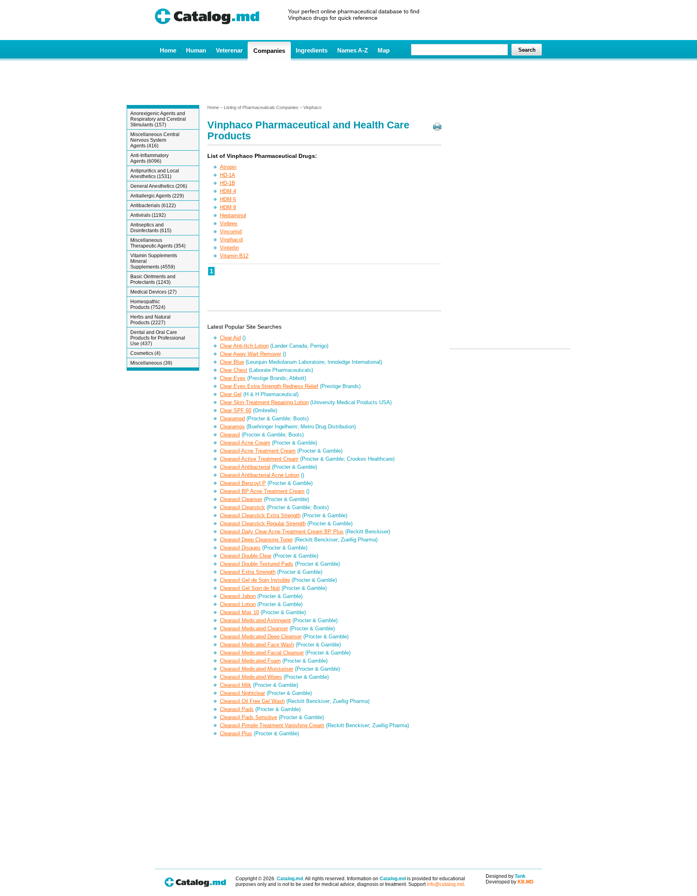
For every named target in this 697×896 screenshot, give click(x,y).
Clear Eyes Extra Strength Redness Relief (269, 386)
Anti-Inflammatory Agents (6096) (149, 158)
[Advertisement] (348, 82)
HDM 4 (228, 191)
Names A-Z (352, 50)
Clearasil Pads (237, 709)
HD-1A (227, 175)
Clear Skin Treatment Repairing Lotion (264, 402)
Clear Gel (231, 394)
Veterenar (229, 50)
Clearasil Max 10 (239, 612)
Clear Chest (233, 370)
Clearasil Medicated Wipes (251, 677)
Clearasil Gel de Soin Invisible (255, 580)
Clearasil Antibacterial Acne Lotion (259, 475)
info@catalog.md (445, 884)
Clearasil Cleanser (241, 499)
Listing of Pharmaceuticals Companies (261, 107)
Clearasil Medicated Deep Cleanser (261, 637)
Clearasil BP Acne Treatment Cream (262, 491)
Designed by (506, 876)
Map (384, 50)
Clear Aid (230, 338)
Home (168, 50)
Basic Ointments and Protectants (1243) (152, 279)
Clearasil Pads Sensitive (248, 717)
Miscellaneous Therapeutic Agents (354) (158, 243)
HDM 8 (228, 207)
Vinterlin (229, 248)
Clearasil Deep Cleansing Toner (256, 540)
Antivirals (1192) (148, 215)
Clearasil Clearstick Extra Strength (260, 515)
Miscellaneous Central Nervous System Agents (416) (154, 140)
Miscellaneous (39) (151, 363)
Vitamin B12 (234, 256)
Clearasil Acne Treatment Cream (258, 451)
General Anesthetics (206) (158, 186)
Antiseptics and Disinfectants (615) (150, 227)
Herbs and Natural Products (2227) (150, 319)
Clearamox (232, 427)
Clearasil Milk (235, 685)
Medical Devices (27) (153, 292)
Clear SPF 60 (235, 410)
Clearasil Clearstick (242, 507)
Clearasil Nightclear (242, 693)
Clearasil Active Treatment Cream (259, 459)
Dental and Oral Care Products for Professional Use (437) (157, 337)
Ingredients (312, 50)
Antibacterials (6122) (153, 205)
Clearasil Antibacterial (245, 467)
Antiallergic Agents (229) (157, 196)
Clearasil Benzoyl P (243, 483)
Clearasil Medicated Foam (250, 661)
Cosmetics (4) (145, 353)
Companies (269, 50)
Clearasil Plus (236, 733)
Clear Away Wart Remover (250, 354)
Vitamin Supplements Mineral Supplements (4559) (153, 261)
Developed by (510, 882)
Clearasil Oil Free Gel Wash (252, 701)
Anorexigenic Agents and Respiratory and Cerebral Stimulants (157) (158, 119)
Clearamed (232, 418)
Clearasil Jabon (238, 596)
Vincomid (231, 232)
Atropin (228, 167)
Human (196, 50)
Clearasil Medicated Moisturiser (256, 669)
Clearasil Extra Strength (247, 572)
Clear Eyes (233, 378)
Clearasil (230, 435)
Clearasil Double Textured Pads (256, 564)
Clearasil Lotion (238, 604)
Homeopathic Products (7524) (147, 304)
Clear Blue (232, 362)
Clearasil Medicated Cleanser (254, 628)
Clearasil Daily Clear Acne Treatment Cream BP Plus (282, 532)
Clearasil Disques (240, 548)
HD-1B (227, 183)
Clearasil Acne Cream (245, 443)
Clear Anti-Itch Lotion (244, 346)
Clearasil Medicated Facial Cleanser (262, 653)
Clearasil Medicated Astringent (255, 620)
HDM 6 (228, 199)
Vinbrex (229, 223)
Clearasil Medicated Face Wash (257, 645)
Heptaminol (233, 215)
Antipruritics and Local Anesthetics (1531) (154, 173)
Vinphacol (231, 240)
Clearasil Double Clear (245, 556)
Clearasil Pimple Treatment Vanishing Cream (272, 725)
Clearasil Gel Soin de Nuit (250, 588)
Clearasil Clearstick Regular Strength (263, 523)
